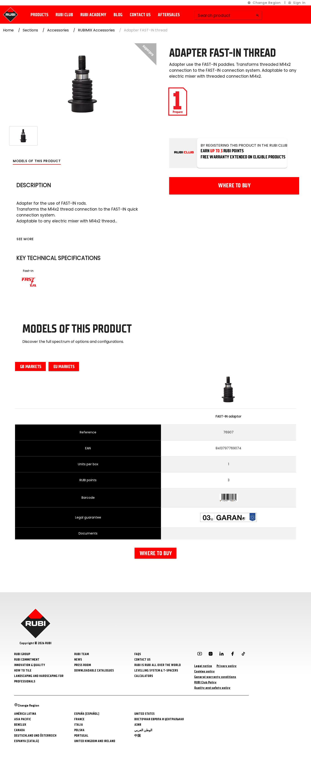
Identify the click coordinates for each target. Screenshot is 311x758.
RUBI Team (81, 654)
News (78, 659)
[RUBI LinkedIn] (221, 654)
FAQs (137, 654)
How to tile (22, 670)
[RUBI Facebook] (232, 654)
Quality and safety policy (212, 688)
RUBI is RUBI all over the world (157, 665)
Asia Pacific (22, 719)
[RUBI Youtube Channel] (199, 654)
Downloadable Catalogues (94, 670)
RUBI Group (22, 654)
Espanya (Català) (26, 741)
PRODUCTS (39, 14)
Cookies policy (204, 671)
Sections (30, 30)
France (79, 719)
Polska (79, 730)
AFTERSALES (169, 14)
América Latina (25, 714)
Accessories (58, 30)
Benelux (20, 725)
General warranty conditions (215, 677)
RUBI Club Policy (205, 682)
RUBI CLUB (64, 14)
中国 (137, 736)
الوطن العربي (143, 730)
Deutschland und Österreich (35, 736)
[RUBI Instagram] (210, 654)
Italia (78, 725)
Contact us (140, 14)
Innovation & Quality (29, 665)
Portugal (81, 736)
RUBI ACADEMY (93, 14)
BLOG (118, 14)
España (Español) (86, 714)
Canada (19, 730)
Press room (82, 665)
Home (8, 30)
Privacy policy (227, 666)
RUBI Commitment (26, 659)
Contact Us (142, 659)
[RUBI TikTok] (243, 654)
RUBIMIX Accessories (96, 30)
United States (144, 714)
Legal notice (203, 666)
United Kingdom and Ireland (94, 741)
